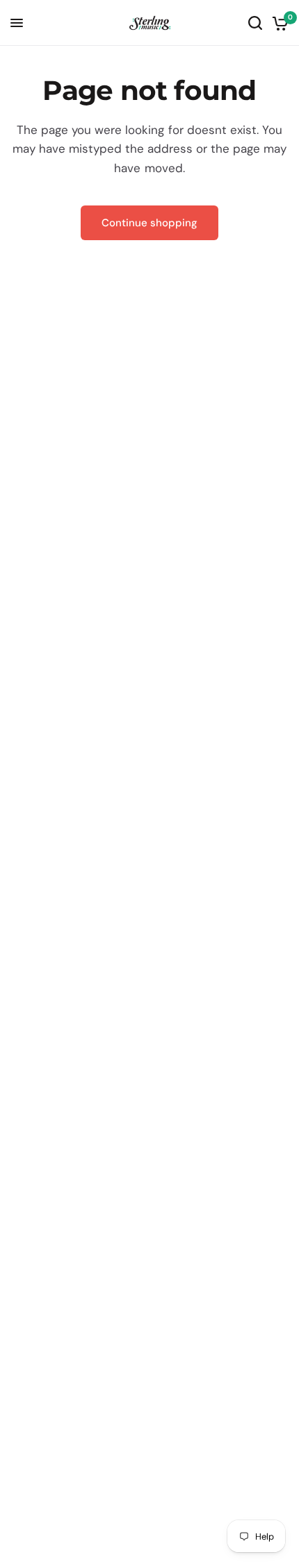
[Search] (255, 23)
